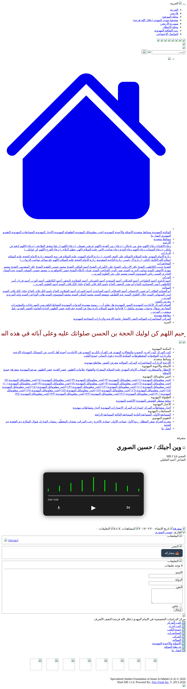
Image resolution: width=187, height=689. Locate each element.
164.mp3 (13, 540)
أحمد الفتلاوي (67, 291)
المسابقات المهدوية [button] (159, 411)
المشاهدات (128, 528)
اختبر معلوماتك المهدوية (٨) (87, 383)
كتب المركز (164, 352)
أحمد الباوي (164, 280)
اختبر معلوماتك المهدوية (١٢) (119, 386)
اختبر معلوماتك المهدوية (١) (154, 379)
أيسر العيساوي (150, 284)
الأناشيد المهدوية (125, 400)
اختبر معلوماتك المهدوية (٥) (21, 379)
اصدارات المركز (133, 407)
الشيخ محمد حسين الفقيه (58, 266)
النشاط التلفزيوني (50, 304)
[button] (86, 228)
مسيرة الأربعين (169, 23)
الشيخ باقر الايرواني (133, 266)
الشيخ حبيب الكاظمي (158, 266)
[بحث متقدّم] (149, 52)
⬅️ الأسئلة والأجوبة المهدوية (169, 643)
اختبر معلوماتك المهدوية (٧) (121, 383)
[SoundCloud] (165, 40)
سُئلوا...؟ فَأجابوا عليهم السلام (116, 308)
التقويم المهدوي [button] (161, 418)
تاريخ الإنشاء (162, 528)
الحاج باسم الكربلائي (102, 284)
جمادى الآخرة (102, 421)
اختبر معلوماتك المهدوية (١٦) (148, 390)
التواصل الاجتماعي (167, 34)
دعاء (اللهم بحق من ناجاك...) (138, 246)
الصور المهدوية (123, 304)
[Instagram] (173, 40)
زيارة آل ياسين (131, 259)
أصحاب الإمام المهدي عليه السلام (126, 369)
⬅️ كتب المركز (176, 622)
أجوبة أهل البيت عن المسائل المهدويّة (44, 352)
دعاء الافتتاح (163, 246)
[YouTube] (169, 40)
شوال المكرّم (30, 421)
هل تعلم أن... (106, 304)
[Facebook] (184, 40)
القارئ (178, 532)
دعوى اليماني (106, 355)
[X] (176, 40)
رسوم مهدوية (89, 304)
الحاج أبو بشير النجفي (128, 284)
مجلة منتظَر (164, 400)
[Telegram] (180, 40)
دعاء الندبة (125, 249)
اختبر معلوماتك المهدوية (89, 232)
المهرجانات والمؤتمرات (25, 304)
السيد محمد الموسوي (65, 294)
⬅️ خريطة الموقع (175, 646)
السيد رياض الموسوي (148, 273)
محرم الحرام (163, 421)
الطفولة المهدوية (64, 232)
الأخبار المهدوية (44, 232)
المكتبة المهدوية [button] (161, 348)
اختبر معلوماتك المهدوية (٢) (121, 379)
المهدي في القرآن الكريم (106, 352)
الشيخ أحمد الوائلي (85, 266)
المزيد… (96, 273)
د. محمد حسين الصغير (36, 270)
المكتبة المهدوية (161, 232)
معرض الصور (163, 301)
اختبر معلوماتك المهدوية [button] (156, 376)
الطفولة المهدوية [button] (161, 397)
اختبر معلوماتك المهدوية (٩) (54, 383)
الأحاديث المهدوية (143, 304)
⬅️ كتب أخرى (177, 626)
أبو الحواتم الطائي (160, 291)
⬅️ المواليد (179, 639)
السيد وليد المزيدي (17, 294)
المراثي (166, 277)
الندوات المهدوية (71, 304)
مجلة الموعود (170, 16)
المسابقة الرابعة (104, 414)
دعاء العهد (138, 249)
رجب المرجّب (85, 421)
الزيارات (166, 253)
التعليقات (104, 528)
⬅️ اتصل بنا (179, 650)
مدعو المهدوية (28, 369)
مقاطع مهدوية (162, 315)
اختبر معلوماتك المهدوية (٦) (154, 383)
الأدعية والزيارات (104, 318)
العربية (174, 9)
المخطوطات (139, 355)
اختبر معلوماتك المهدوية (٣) (87, 379)
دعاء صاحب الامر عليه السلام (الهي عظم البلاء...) (89, 249)
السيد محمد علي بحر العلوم (118, 273)
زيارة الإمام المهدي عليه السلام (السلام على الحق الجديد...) (135, 256)
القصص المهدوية (146, 400)
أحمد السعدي (113, 280)
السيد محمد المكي (89, 294)
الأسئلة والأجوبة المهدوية (118, 232)
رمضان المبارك (48, 421)
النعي (134, 318)
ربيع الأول (133, 421)
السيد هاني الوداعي (40, 294)
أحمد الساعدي (101, 291)
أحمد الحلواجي (148, 280)
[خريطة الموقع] (158, 40)
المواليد (166, 287)
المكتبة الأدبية (123, 355)
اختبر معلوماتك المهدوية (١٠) (20, 383)
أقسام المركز (162, 304)
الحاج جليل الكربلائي (77, 284)
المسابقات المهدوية (23, 232)
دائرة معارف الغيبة (86, 308)
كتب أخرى (150, 352)
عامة (117, 318)
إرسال (178, 609)
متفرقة (14, 369)
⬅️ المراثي (179, 636)
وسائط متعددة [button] (162, 359)
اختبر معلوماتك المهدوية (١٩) (43, 390)
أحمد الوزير (37, 280)
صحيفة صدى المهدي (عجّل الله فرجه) (155, 20)
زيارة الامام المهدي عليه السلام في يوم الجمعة (72, 256)
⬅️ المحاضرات (176, 633)
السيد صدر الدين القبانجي (114, 270)
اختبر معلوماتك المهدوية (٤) (54, 379)
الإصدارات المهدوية (112, 407)
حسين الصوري (164, 532)
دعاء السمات (153, 249)
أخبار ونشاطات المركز (157, 407)
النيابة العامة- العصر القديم (32, 308)
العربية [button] (174, 3)
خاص (175, 606)
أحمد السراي (84, 291)
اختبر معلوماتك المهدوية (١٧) (113, 390)
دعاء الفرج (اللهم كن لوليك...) (41, 249)
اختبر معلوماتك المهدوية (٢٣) (67, 393)
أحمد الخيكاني (130, 280)
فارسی (174, 13)
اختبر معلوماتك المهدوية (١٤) (48, 386)
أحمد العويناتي (96, 280)
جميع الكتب (91, 355)
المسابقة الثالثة (124, 414)
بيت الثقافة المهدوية (166, 30)
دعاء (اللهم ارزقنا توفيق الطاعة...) (53, 246)
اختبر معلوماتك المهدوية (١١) (154, 386)
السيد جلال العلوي (142, 294)
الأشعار (125, 318)
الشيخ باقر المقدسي (30, 266)
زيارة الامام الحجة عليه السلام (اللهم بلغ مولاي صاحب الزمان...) (58, 259)
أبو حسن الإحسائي (138, 291)
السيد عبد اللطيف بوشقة (116, 294)
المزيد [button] (167, 322)
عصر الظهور (44, 369)
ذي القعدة (16, 421)
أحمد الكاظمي (53, 280)
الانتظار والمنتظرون (159, 369)
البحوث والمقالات (132, 352)
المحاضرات (164, 263)
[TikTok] (162, 40)
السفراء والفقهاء (96, 369)
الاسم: (179, 572)
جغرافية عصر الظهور (62, 308)
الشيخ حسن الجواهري (63, 270)
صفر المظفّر (147, 421)
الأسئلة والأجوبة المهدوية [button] (156, 366)
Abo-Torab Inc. (160, 682)
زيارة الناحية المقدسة (109, 259)
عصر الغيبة (59, 369)
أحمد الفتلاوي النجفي (74, 280)
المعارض (165, 308)
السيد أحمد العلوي (54, 284)
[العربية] (180, 342)
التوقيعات (153, 355)
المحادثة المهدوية (83, 318)
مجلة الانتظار (170, 27)
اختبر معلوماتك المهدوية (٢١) (137, 393)
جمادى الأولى (119, 421)
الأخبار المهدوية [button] (162, 404)
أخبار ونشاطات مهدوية (86, 407)
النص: (179, 586)
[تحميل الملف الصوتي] (58, 507)
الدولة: (179, 579)
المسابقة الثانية (143, 414)
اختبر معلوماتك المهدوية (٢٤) (32, 393)
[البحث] (144, 52)
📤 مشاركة (172, 553)
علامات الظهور (76, 369)
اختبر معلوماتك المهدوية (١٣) (83, 386)
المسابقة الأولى (161, 414)
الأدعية (167, 242)
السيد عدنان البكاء (88, 270)
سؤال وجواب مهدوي (147, 308)
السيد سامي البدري (142, 270)
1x (128, 507)
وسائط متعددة (142, 232)
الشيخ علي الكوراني (108, 266)
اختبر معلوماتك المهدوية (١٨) (78, 390)
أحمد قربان (23, 280)
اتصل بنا (155, 235)
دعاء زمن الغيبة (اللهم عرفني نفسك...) (97, 246)
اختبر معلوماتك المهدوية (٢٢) (102, 393)
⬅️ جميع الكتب (176, 629)
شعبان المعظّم (67, 421)
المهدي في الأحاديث (79, 352)
